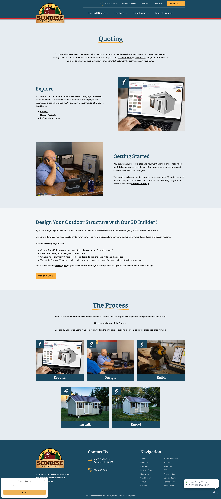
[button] (44, 481)
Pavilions (119, 13)
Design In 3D (175, 3)
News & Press (169, 485)
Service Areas (169, 482)
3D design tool (125, 57)
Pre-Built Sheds (96, 13)
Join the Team (170, 478)
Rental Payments (171, 458)
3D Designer (61, 265)
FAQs (166, 470)
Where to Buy (169, 474)
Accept (25, 492)
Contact (143, 485)
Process (167, 462)
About (143, 482)
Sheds (143, 458)
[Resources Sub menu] (150, 4)
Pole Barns (144, 466)
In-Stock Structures (50, 118)
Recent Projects (164, 13)
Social (133, 496)
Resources (145, 4)
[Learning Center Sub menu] (136, 4)
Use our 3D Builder (64, 329)
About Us (158, 4)
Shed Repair (145, 478)
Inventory (168, 466)
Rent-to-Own (146, 470)
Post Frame (140, 13)
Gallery (44, 111)
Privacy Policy (112, 496)
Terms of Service (124, 496)
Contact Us (140, 57)
